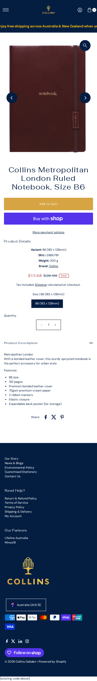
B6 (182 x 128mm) (47, 303)
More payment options (48, 232)
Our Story (11, 459)
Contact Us (12, 476)
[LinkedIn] (20, 642)
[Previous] (11, 97)
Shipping (41, 285)
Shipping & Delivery (18, 512)
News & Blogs (14, 463)
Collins (53, 266)
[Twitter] (13, 642)
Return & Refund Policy (21, 498)
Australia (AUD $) (29, 605)
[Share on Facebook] (45, 417)
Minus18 (10, 542)
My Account (13, 516)
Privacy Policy (14, 507)
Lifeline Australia (16, 538)
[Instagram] (27, 642)
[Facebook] (7, 642)
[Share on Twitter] (53, 417)
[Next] (85, 97)
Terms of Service (16, 503)
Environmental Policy (19, 468)
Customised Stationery (21, 472)
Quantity (10, 316)
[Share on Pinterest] (62, 417)
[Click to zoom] (85, 45)
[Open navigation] (6, 10)
